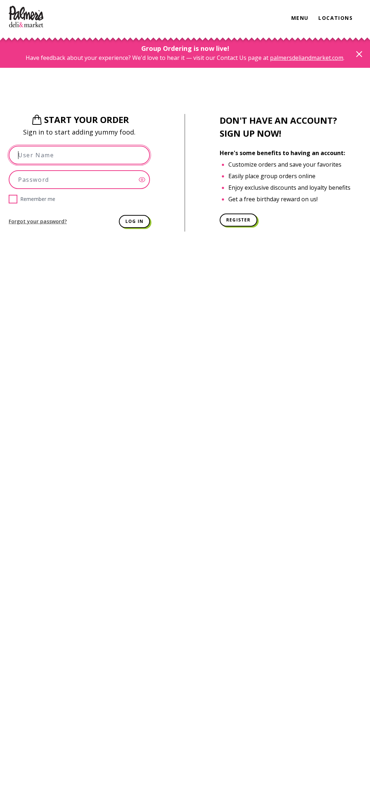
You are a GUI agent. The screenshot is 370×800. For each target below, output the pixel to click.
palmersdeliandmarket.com (306, 58)
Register (238, 220)
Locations (335, 17)
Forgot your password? (38, 221)
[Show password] (144, 179)
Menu (300, 17)
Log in (134, 221)
